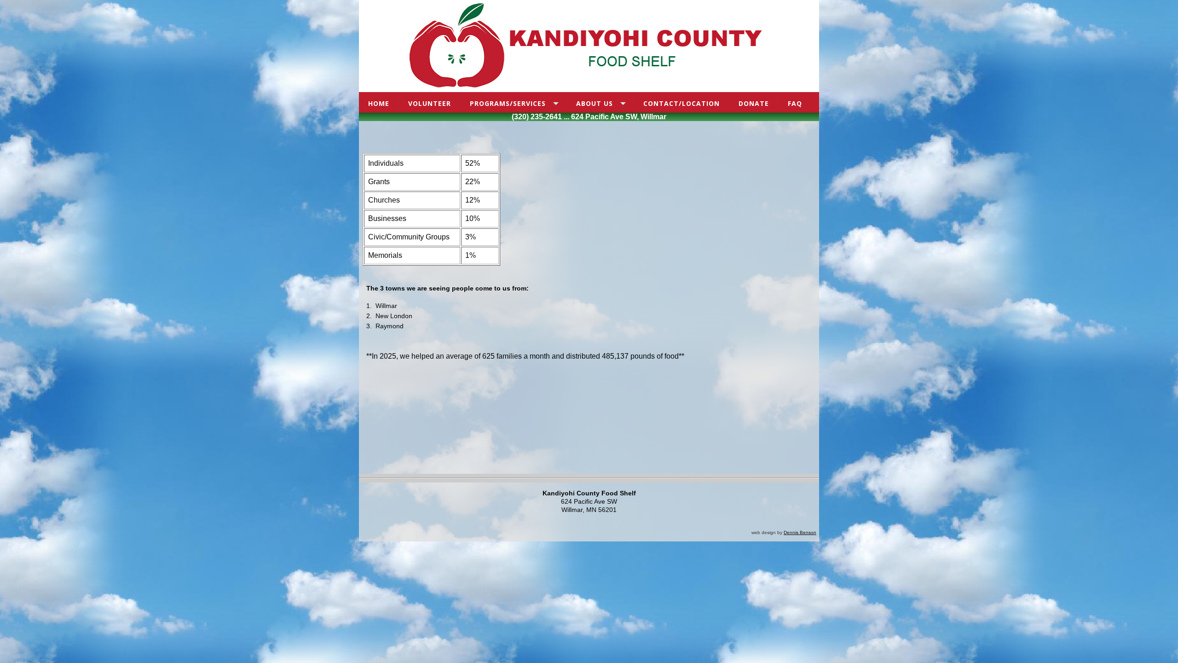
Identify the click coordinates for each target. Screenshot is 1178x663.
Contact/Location (681, 103)
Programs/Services (508, 103)
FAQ (795, 103)
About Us (594, 103)
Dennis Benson (800, 532)
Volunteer (429, 103)
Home (378, 103)
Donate (754, 103)
